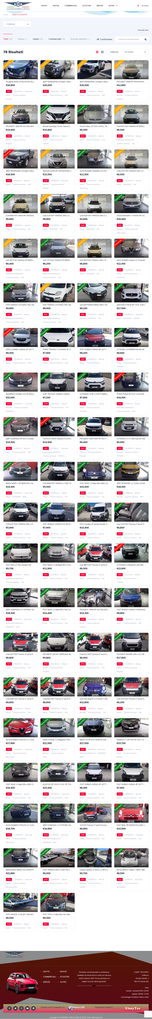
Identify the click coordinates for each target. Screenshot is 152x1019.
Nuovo (22, 39)
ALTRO (112, 5)
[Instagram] (21, 1008)
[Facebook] (9, 1008)
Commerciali (57, 39)
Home (5, 14)
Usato (38, 39)
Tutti (7, 39)
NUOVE (56, 5)
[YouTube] (27, 1008)
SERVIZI (99, 5)
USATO (44, 5)
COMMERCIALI (71, 5)
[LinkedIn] (33, 1008)
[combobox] (17, 24)
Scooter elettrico (80, 39)
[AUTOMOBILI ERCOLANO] (18, 5)
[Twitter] (15, 1008)
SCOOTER (86, 5)
